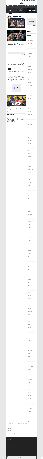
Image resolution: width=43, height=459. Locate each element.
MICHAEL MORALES (30, 301)
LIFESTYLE (22, 5)
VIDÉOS (19, 5)
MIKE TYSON (29, 305)
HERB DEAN (29, 195)
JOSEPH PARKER (29, 240)
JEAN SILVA (29, 218)
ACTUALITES (9, 5)
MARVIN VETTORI (29, 285)
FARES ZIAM (29, 163)
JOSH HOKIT (29, 243)
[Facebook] (31, 0)
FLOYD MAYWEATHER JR (30, 169)
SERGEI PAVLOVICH (30, 372)
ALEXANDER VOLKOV (30, 53)
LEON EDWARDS (29, 272)
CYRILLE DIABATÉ (29, 127)
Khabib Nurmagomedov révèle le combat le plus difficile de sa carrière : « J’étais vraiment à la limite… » (10, 448)
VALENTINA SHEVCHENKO (30, 405)
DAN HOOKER (29, 130)
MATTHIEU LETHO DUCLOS (30, 289)
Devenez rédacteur (26, 0)
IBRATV (28, 198)
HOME (7, 5)
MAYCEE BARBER (29, 295)
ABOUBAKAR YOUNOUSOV (30, 43)
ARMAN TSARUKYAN (30, 72)
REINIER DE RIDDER (30, 350)
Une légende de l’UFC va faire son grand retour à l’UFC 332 (10, 454)
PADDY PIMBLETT (29, 327)
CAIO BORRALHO (29, 104)
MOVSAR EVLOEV (29, 308)
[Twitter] (33, 0)
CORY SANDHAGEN (30, 124)
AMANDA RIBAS (29, 63)
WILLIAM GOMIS (29, 411)
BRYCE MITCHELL (29, 101)
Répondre (25, 111)
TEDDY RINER (29, 385)
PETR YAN (29, 337)
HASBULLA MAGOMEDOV (30, 192)
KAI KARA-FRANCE (29, 253)
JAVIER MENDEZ (29, 217)
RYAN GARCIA (29, 363)
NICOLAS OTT (29, 318)
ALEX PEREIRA (29, 47)
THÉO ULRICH (29, 389)
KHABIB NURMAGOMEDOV (30, 263)
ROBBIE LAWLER (29, 356)
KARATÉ (28, 256)
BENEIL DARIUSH (29, 88)
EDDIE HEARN (29, 159)
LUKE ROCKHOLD (29, 276)
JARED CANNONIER (30, 214)
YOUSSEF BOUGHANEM (30, 418)
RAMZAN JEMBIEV (29, 347)
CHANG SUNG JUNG (30, 114)
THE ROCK (29, 388)
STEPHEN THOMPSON (30, 379)
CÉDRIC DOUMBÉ (29, 111)
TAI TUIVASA (29, 382)
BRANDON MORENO (30, 95)
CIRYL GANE (29, 117)
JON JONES (29, 234)
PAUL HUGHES (29, 334)
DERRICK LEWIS (29, 146)
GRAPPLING (29, 188)
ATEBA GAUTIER (29, 76)
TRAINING (28, 5)
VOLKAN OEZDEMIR (30, 408)
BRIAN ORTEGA (29, 98)
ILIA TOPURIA (29, 201)
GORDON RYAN (29, 185)
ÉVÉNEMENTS (13, 5)
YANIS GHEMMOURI (30, 414)
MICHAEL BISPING (29, 298)
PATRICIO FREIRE (29, 330)
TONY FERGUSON (29, 395)
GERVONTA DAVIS (29, 179)
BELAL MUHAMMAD (30, 85)
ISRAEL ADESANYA (30, 205)
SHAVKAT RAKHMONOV (30, 376)
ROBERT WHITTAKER (30, 359)
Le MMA (30, 5)
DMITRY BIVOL (29, 150)
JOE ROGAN (29, 230)
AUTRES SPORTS (33, 5)
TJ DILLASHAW (29, 392)
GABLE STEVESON (29, 176)
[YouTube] (32, 0)
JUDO (28, 247)
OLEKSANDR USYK (29, 321)
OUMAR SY (29, 324)
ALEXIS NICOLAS (29, 56)
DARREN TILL (29, 137)
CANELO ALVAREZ (29, 105)
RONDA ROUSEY (29, 360)
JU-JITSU (29, 246)
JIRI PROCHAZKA (29, 224)
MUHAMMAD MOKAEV (30, 311)
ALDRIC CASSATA (29, 46)
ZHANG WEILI (29, 421)
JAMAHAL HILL (29, 211)
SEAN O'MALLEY (29, 369)
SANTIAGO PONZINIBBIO (30, 366)
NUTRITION (25, 5)
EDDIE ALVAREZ (29, 156)
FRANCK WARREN (29, 172)
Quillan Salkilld (30, 340)
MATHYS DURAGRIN (30, 288)
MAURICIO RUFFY (29, 292)
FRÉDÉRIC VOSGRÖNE (30, 175)
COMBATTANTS (16, 5)
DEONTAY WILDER (29, 143)
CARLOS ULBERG (29, 108)
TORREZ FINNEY (29, 398)
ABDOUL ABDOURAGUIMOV (30, 40)
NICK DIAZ (29, 317)
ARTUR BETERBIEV (29, 75)
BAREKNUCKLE (29, 82)
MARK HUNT (29, 282)
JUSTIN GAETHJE (29, 250)
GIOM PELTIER (29, 182)
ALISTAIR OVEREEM (30, 59)
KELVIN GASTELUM (30, 259)
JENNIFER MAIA (29, 221)
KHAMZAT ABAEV (29, 266)
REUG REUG (29, 353)
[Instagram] (35, 0)
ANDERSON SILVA (29, 66)
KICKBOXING (29, 269)
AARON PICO (29, 38)
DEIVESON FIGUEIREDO (30, 140)
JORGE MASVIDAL (29, 237)
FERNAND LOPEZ (29, 166)
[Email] (34, 0)
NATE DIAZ (29, 314)
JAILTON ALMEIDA (30, 208)
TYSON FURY (29, 401)
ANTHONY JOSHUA (30, 69)
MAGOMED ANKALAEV (30, 279)
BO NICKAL (29, 92)
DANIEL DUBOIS (29, 134)
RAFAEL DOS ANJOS (30, 343)
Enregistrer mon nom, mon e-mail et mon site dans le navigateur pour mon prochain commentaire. (16, 119)
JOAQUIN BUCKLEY (30, 227)
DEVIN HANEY (29, 147)
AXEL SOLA (29, 79)
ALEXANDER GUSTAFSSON (30, 50)
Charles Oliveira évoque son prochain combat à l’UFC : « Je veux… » (17, 433)
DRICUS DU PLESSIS (30, 153)
